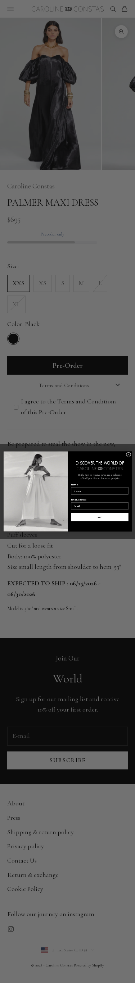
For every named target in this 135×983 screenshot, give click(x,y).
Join (99, 517)
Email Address (78, 500)
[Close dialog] (128, 455)
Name (74, 484)
